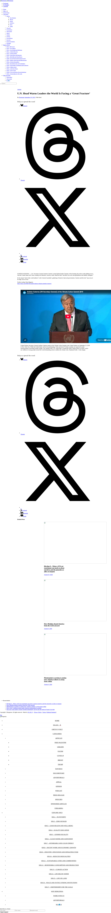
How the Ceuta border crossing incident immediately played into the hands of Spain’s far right (31, 709)
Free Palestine (13, 17)
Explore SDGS (6, 45)
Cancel (6, 912)
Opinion (8, 34)
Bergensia (21, 97)
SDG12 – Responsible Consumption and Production (17, 65)
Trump (11, 26)
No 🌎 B (8, 80)
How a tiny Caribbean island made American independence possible (24, 708)
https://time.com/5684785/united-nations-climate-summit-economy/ (34, 283)
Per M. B (30, 712)
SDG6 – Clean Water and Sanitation (14, 55)
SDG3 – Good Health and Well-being (14, 50)
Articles (8, 16)
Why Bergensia (6, 75)
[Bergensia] (6, 0)
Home (4, 9)
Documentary (9, 29)
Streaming (9, 43)
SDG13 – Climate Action (11, 67)
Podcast (8, 36)
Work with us (9, 77)
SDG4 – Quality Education (12, 51)
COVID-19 (12, 23)
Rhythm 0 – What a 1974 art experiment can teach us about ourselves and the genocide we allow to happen (54, 568)
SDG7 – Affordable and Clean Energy (14, 56)
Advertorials (9, 31)
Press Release (10, 38)
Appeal (8, 33)
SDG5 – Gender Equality (12, 53)
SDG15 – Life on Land (11, 70)
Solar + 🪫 (5, 11)
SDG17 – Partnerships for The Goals (14, 73)
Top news (9, 28)
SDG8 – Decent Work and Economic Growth (16, 58)
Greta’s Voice (6, 12)
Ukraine (11, 19)
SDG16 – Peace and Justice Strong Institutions (16, 72)
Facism (11, 21)
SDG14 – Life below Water (12, 68)
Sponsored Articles (11, 41)
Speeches (9, 39)
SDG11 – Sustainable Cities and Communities (16, 63)
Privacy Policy (38, 712)
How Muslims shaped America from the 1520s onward (54, 624)
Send (2, 912)
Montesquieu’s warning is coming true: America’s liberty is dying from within (55, 679)
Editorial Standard (51, 712)
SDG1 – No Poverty (11, 46)
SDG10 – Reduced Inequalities (13, 62)
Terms (44, 712)
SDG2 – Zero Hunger (11, 48)
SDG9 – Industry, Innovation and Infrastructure (17, 60)
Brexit (11, 24)
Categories (5, 14)
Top (1, 715)
